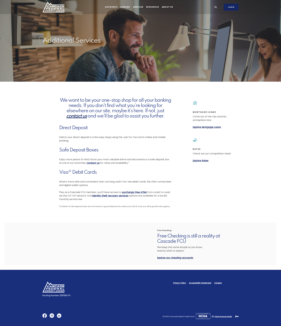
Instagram (52, 317)
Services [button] (138, 7)
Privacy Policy (179, 283)
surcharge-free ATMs (134, 192)
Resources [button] (152, 7)
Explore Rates (200, 160)
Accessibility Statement (200, 283)
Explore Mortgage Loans (207, 127)
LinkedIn (60, 317)
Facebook (45, 317)
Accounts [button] (111, 7)
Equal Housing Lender (223, 316)
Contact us (93, 163)
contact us (76, 116)
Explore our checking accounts (175, 257)
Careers (218, 283)
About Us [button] (167, 7)
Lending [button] (125, 7)
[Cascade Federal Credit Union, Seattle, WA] (53, 7)
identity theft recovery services (110, 195)
